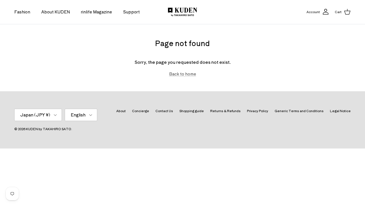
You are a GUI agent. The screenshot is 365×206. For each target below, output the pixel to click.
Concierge (140, 110)
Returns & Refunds (225, 110)
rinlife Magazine (96, 12)
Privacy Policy (257, 110)
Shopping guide (191, 110)
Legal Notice (340, 110)
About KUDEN (55, 12)
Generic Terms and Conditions (299, 110)
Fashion (22, 12)
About (121, 110)
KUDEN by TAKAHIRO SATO (48, 128)
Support (131, 12)
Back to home (182, 74)
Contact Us (164, 110)
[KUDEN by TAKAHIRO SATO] (182, 12)
